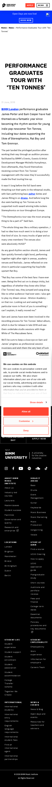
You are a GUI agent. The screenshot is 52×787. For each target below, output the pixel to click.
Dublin (8, 570)
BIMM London (10, 109)
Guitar (34, 503)
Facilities (9, 515)
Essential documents (36, 616)
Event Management (37, 496)
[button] (43, 5)
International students (11, 708)
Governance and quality (13, 521)
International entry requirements (11, 717)
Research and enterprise (11, 529)
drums (24, 198)
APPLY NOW (39, 438)
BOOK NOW (26, 20)
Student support (13, 652)
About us (9, 488)
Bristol (8, 561)
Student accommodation (13, 674)
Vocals (34, 534)
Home (4, 27)
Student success (13, 510)
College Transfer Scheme (9, 683)
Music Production (36, 523)
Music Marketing (39, 517)
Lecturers (10, 500)
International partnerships (11, 757)
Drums (34, 490)
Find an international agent (11, 748)
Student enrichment (10, 658)
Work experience (36, 653)
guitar (32, 193)
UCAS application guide (36, 566)
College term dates (37, 608)
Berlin (8, 575)
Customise (24, 421)
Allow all (26, 411)
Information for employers (38, 661)
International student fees (11, 738)
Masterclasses (12, 505)
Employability (37, 647)
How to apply (37, 559)
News (11, 27)
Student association (10, 666)
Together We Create (11, 693)
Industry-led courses (11, 494)
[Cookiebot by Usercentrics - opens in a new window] (37, 354)
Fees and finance (35, 600)
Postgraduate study (37, 576)
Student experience (10, 645)
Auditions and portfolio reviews (38, 590)
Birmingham (11, 566)
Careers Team (38, 667)
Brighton (9, 551)
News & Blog (37, 709)
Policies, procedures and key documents (38, 625)
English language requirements (11, 728)
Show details (36, 402)
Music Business (38, 512)
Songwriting (37, 530)
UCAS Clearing (38, 554)
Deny (26, 430)
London (8, 547)
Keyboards (36, 507)
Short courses (38, 583)
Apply (30, 5)
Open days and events (38, 716)
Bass (33, 485)
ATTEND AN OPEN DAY (13, 438)
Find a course (37, 549)
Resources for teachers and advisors (38, 725)
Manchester (10, 556)
